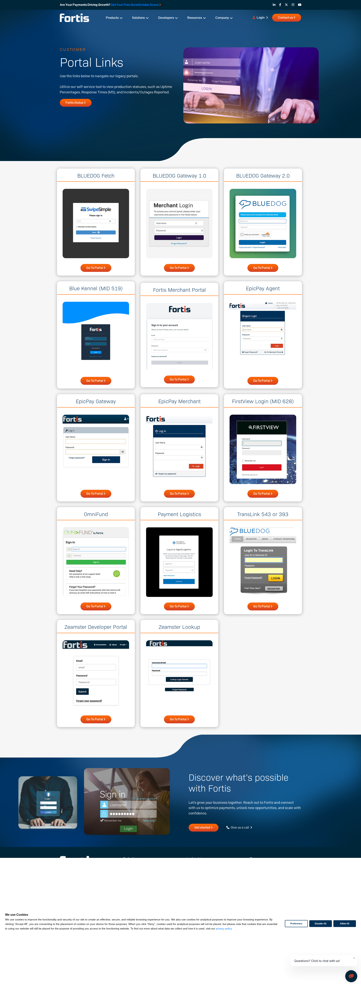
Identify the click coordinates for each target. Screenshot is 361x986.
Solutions (138, 18)
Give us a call (240, 827)
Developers (166, 18)
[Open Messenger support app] (351, 976)
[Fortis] (74, 17)
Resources (194, 18)
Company (222, 18)
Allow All (344, 923)
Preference (296, 923)
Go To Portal (95, 268)
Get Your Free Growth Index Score (135, 5)
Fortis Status (75, 102)
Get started (202, 827)
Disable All (320, 923)
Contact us (286, 17)
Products (112, 18)
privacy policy (224, 928)
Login (260, 17)
